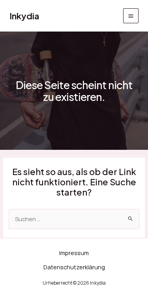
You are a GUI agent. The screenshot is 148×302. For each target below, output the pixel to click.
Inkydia (24, 15)
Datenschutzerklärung (74, 267)
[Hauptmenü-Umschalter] (131, 16)
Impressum (74, 253)
